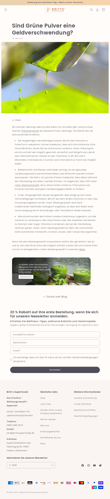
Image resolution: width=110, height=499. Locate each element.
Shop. (82, 249)
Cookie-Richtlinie (82, 404)
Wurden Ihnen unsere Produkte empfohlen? (51, 412)
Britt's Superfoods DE (22, 492)
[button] (6, 10)
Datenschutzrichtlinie (85, 410)
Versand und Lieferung (85, 398)
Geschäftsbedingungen (86, 416)
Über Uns (44, 425)
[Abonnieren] (52, 465)
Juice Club (45, 404)
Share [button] (18, 120)
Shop (42, 398)
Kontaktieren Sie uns (50, 437)
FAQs (42, 443)
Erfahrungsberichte (50, 431)
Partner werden (48, 419)
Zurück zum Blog (56, 296)
